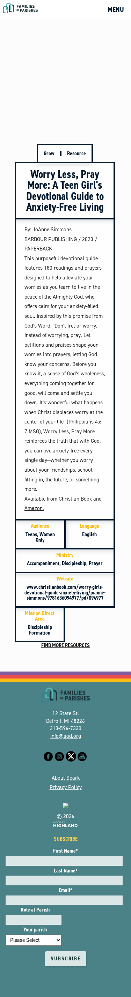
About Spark (66, 777)
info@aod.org (65, 736)
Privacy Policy (66, 787)
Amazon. (34, 508)
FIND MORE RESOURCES (65, 645)
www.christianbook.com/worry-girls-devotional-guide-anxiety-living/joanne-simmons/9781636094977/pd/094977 (64, 588)
